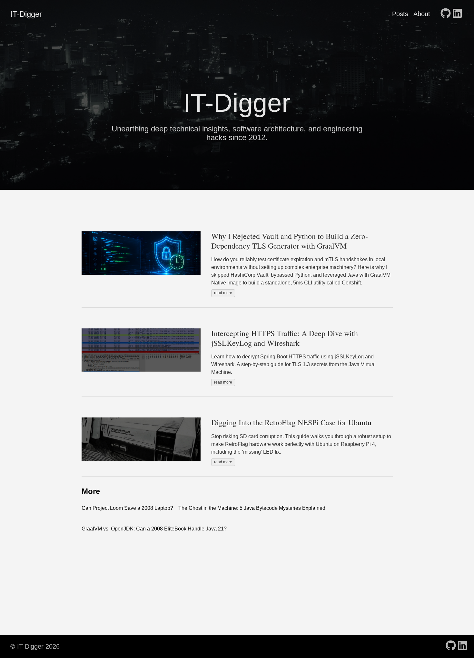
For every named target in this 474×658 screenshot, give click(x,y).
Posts (400, 13)
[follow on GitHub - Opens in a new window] (445, 14)
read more (223, 293)
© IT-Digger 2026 (35, 646)
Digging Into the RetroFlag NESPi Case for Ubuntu (291, 422)
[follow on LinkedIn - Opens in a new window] (457, 14)
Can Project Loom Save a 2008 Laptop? (127, 508)
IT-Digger (26, 14)
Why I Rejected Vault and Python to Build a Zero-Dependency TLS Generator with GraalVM (289, 241)
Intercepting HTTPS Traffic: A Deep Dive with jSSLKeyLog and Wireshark (284, 338)
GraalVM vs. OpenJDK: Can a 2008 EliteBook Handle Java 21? (154, 528)
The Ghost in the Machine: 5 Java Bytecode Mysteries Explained (251, 508)
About (421, 13)
